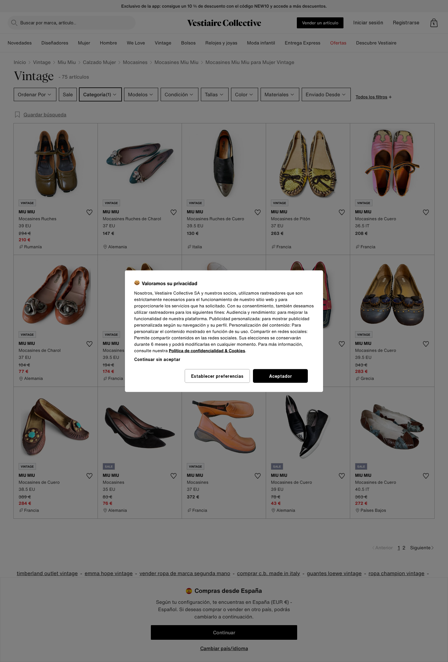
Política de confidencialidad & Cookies (207, 350)
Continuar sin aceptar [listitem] (157, 359)
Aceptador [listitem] (280, 376)
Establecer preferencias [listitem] (217, 376)
